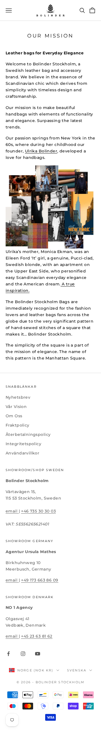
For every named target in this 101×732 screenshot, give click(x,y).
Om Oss (14, 415)
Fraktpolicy (17, 425)
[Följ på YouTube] (37, 653)
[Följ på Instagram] (23, 653)
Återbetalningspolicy (28, 434)
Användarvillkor (22, 453)
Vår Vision (16, 406)
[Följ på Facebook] (8, 653)
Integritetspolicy (23, 443)
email (12, 511)
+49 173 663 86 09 (39, 580)
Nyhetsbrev (18, 397)
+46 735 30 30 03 (38, 511)
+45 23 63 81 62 (36, 636)
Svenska (76, 670)
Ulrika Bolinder (41, 151)
